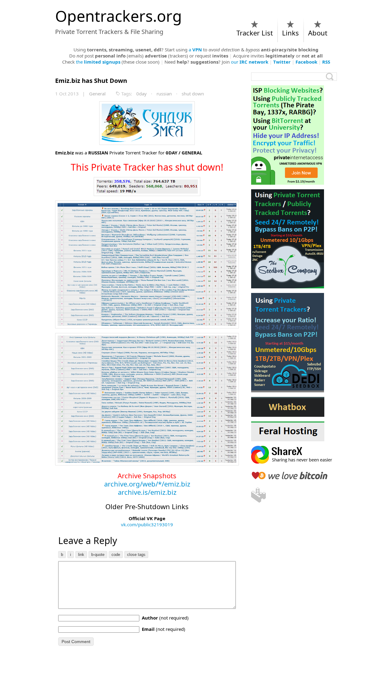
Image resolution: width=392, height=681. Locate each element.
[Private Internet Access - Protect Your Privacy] (294, 135)
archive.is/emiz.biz (147, 492)
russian (164, 94)
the (98, 62)
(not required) (165, 618)
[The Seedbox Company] (294, 238)
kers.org (118, 16)
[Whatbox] (294, 407)
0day (141, 94)
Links (290, 32)
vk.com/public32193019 (147, 524)
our (249, 62)
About (317, 32)
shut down (193, 94)
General (97, 94)
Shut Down (91, 80)
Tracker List (254, 32)
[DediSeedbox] (294, 342)
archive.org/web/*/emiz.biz (147, 483)
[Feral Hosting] (294, 431)
